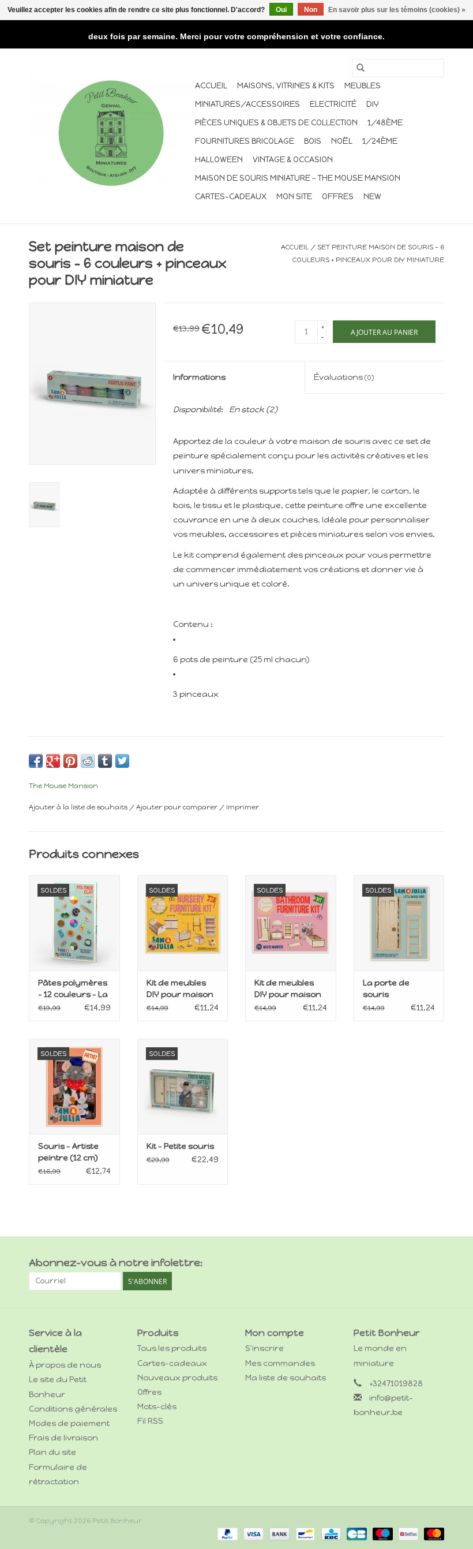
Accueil (211, 86)
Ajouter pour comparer (177, 807)
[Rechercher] (360, 68)
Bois (312, 141)
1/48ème (385, 123)
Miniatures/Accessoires (247, 104)
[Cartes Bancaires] (355, 1533)
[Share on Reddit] (88, 761)
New (372, 196)
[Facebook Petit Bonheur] (415, 1263)
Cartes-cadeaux (230, 196)
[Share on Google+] (53, 761)
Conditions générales (73, 1409)
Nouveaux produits (177, 1378)
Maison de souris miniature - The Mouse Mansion (297, 178)
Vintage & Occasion (293, 160)
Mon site (294, 196)
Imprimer (242, 807)
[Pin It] (70, 761)
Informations (199, 377)
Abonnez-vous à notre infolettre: (115, 1263)
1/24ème (379, 141)
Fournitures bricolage (244, 141)
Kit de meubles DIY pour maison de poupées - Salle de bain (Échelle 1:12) (287, 989)
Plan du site (52, 1452)
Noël (341, 141)
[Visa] (252, 1533)
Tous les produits (172, 1348)
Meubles (362, 86)
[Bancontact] (304, 1533)
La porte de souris (386, 988)
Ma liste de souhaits (285, 1378)
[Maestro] (382, 1533)
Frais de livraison (63, 1438)
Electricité (333, 104)
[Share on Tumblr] (105, 761)
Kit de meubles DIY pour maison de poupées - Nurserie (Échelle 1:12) (182, 989)
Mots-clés (157, 1407)
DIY (372, 104)
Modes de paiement (69, 1423)
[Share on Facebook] (36, 761)
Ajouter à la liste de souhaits (79, 807)
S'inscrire (264, 1348)
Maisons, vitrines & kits (286, 86)
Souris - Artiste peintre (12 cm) (68, 1152)
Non (310, 10)
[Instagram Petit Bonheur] (435, 1263)
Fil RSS (150, 1421)
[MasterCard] (432, 1533)
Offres (338, 196)
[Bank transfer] (278, 1533)
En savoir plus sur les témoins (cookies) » (397, 10)
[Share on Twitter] (122, 761)
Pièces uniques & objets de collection (276, 123)
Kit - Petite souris (180, 1146)
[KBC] (330, 1533)
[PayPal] (226, 1533)
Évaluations (344, 377)
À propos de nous (65, 1365)
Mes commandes (280, 1363)
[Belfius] (407, 1533)
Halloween (219, 160)
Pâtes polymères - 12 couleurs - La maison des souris (73, 989)
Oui (281, 10)
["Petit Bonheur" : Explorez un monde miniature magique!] (110, 133)
